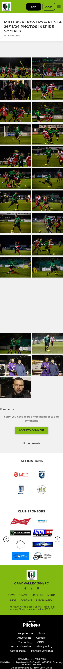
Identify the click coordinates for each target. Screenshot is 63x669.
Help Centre (25, 633)
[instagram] (38, 589)
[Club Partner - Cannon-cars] (42, 545)
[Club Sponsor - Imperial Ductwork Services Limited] (42, 557)
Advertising (24, 637)
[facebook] (25, 589)
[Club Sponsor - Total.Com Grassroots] (42, 534)
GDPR (41, 642)
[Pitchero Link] (31, 625)
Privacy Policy (44, 646)
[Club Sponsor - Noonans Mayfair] (20, 545)
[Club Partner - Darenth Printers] (42, 522)
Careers (41, 637)
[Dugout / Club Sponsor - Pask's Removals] (20, 557)
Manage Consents (42, 650)
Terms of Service (21, 646)
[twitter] (31, 589)
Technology (25, 642)
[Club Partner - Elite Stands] (20, 534)
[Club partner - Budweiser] (20, 522)
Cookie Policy (18, 650)
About (41, 633)
